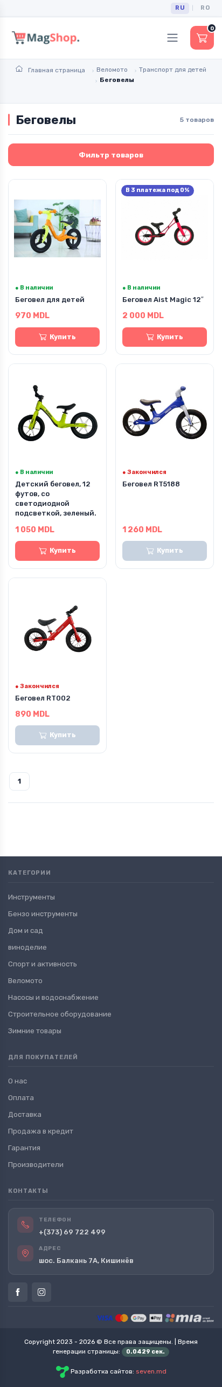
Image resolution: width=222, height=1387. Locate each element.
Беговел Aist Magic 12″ (163, 300)
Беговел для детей (50, 300)
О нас (17, 1081)
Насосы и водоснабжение (53, 997)
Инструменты (31, 897)
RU (180, 7)
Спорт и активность (42, 964)
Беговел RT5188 (151, 484)
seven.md (151, 1372)
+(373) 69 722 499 (72, 1232)
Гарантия (24, 1148)
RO (205, 7)
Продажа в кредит (40, 1131)
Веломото (25, 981)
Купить (63, 337)
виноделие (27, 947)
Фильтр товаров (111, 154)
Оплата (21, 1098)
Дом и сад (25, 930)
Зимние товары (34, 1031)
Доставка (24, 1114)
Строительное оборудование (60, 1014)
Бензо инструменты (43, 914)
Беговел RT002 (43, 698)
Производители (36, 1165)
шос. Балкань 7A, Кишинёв (86, 1260)
